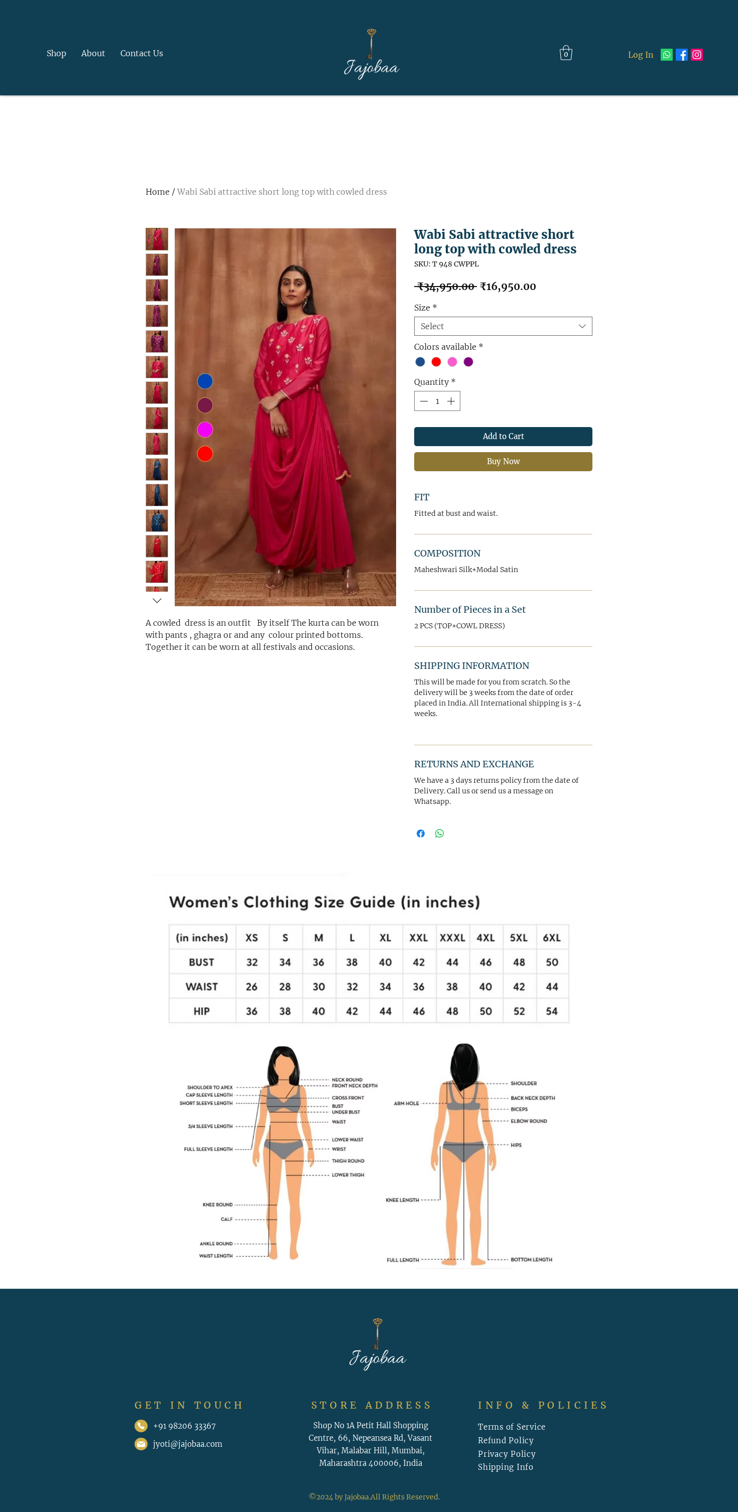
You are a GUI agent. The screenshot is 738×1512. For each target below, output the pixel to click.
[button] (566, 52)
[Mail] (141, 1426)
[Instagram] (697, 55)
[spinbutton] (437, 400)
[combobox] (503, 326)
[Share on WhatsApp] (440, 834)
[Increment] (452, 400)
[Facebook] (682, 55)
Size (425, 308)
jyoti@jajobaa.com (187, 1444)
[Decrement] (423, 400)
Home (158, 192)
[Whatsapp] (667, 55)
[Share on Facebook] (421, 834)
